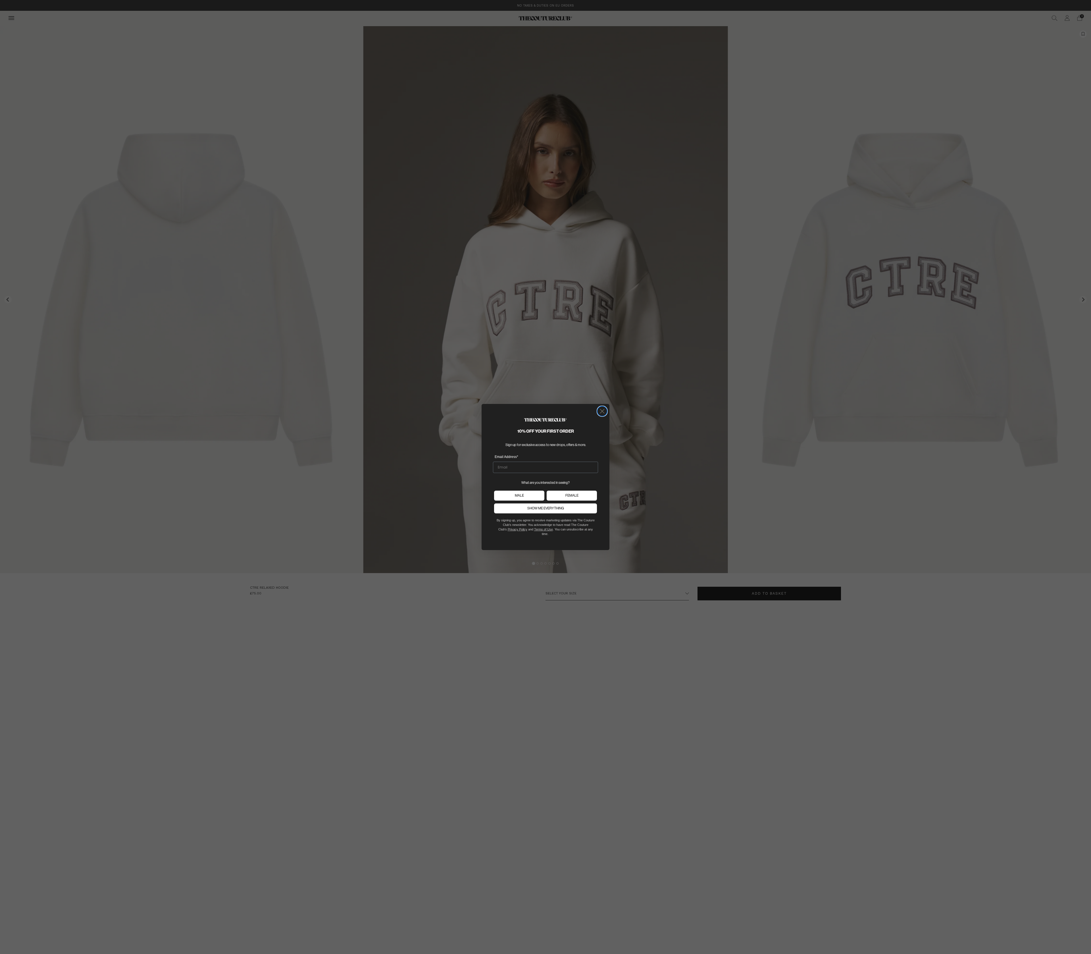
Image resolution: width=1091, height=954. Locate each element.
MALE (519, 495)
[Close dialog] (602, 411)
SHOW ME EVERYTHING (545, 508)
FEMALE (571, 495)
